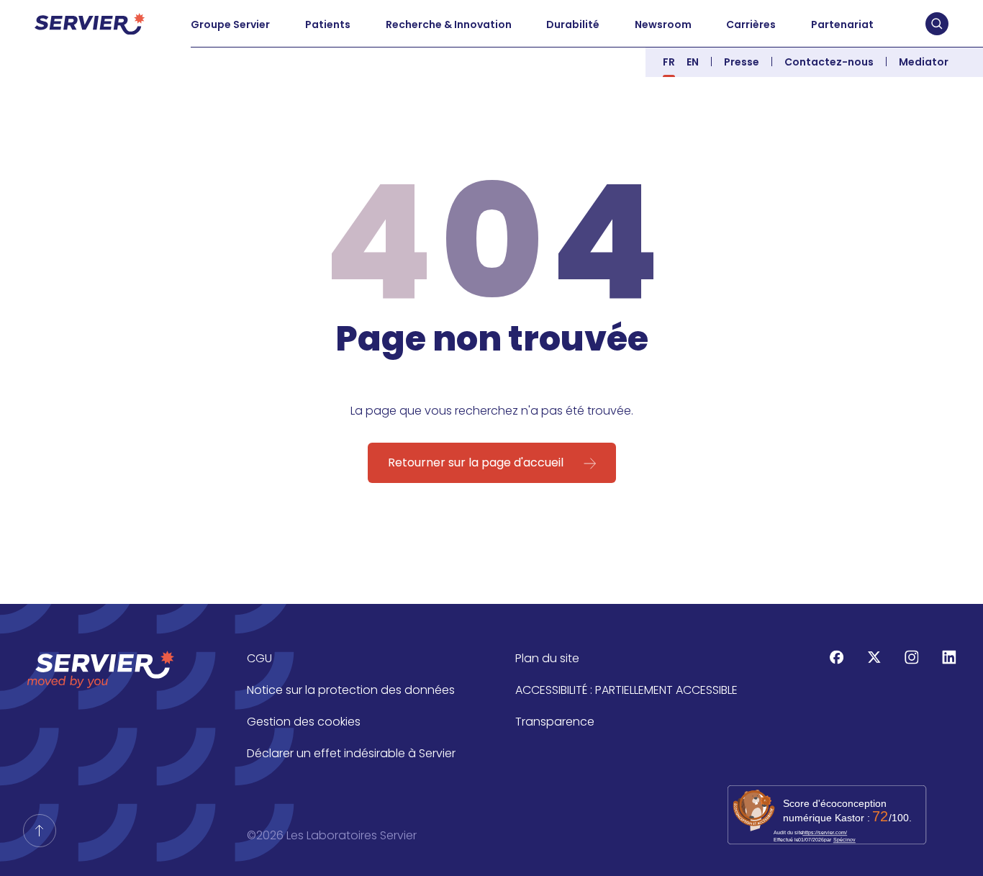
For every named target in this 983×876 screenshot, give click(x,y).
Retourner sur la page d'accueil (475, 462)
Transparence (554, 721)
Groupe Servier (230, 24)
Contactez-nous (829, 62)
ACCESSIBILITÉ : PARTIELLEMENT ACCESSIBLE (626, 690)
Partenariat (842, 24)
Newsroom (663, 24)
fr (669, 62)
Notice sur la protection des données (351, 690)
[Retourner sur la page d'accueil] (39, 830)
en (693, 62)
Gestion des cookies (304, 721)
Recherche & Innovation (449, 24)
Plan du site (547, 658)
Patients (327, 24)
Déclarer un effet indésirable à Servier (351, 753)
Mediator (923, 62)
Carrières (751, 24)
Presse (741, 62)
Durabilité (572, 24)
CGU (259, 658)
